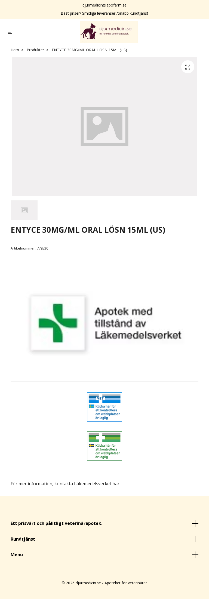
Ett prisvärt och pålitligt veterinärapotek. (56, 523)
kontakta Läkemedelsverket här (86, 484)
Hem (15, 49)
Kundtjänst (23, 539)
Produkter (35, 49)
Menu (17, 554)
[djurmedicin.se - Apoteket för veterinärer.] (109, 32)
